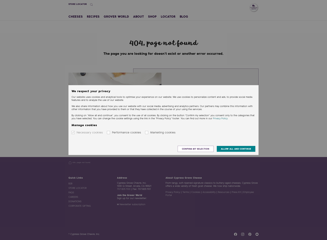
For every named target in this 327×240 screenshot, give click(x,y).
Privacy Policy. (220, 118)
